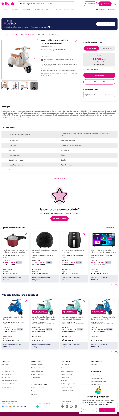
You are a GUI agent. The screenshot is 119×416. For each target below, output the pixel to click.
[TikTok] (66, 406)
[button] (44, 4)
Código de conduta (67, 374)
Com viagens (5, 364)
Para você (94, 364)
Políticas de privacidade (68, 384)
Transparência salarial (67, 390)
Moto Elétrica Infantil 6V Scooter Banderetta (49, 35)
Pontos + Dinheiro (6, 387)
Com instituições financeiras (39, 368)
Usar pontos (5, 361)
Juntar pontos (36, 361)
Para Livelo (34, 394)
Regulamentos (65, 368)
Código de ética (65, 377)
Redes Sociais (66, 401)
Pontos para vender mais (98, 381)
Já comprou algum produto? (60, 209)
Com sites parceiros (37, 364)
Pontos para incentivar (97, 378)
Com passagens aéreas (38, 374)
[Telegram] (75, 406)
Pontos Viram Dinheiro (8, 384)
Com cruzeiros (35, 377)
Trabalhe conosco (66, 387)
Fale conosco (65, 364)
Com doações (5, 377)
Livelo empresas (96, 375)
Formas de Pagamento (9, 401)
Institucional (65, 361)
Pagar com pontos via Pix (9, 380)
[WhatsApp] (71, 406)
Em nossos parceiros (7, 374)
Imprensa (64, 380)
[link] (8, 3)
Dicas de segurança (67, 371)
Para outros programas (38, 388)
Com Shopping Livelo (7, 371)
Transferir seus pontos (39, 384)
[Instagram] (62, 406)
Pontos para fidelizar (97, 384)
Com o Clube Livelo (37, 371)
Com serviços (5, 368)
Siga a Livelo (65, 403)
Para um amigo (35, 391)
